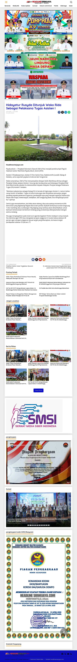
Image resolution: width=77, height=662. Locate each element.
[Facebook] (33, 259)
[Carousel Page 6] (40, 525)
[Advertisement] (38, 238)
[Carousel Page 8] (44, 525)
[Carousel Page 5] (37, 525)
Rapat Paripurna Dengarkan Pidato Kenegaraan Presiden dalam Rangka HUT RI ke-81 (21, 294)
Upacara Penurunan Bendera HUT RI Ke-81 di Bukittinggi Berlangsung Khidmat (20, 283)
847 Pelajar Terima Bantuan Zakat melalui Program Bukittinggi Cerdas (52, 294)
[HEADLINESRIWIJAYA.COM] (38, 2)
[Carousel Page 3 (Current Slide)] (33, 525)
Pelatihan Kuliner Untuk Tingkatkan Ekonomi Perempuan (19, 266)
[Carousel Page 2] (31, 525)
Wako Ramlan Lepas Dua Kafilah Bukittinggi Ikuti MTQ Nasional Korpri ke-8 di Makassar (54, 277)
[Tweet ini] (62, 112)
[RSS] (43, 259)
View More (38, 390)
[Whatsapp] (69, 112)
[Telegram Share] (65, 112)
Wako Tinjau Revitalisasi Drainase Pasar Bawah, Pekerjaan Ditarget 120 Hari (21, 277)
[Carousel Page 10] (49, 525)
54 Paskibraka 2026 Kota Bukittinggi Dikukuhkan (54, 288)
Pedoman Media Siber (36, 659)
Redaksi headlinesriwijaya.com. (55, 659)
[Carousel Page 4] (35, 525)
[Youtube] (40, 259)
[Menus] (6, 2)
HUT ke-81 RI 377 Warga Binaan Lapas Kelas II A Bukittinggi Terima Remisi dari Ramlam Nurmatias (21, 289)
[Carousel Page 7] (42, 525)
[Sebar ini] (59, 112)
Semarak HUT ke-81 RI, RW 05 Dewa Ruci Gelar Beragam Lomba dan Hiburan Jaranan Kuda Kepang (35, 520)
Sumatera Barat (10, 113)
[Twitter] (36, 259)
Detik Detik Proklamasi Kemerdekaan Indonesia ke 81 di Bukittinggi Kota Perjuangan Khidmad (54, 283)
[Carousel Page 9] (46, 525)
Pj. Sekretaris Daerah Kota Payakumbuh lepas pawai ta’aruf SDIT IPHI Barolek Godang (57, 266)
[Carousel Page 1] (28, 525)
